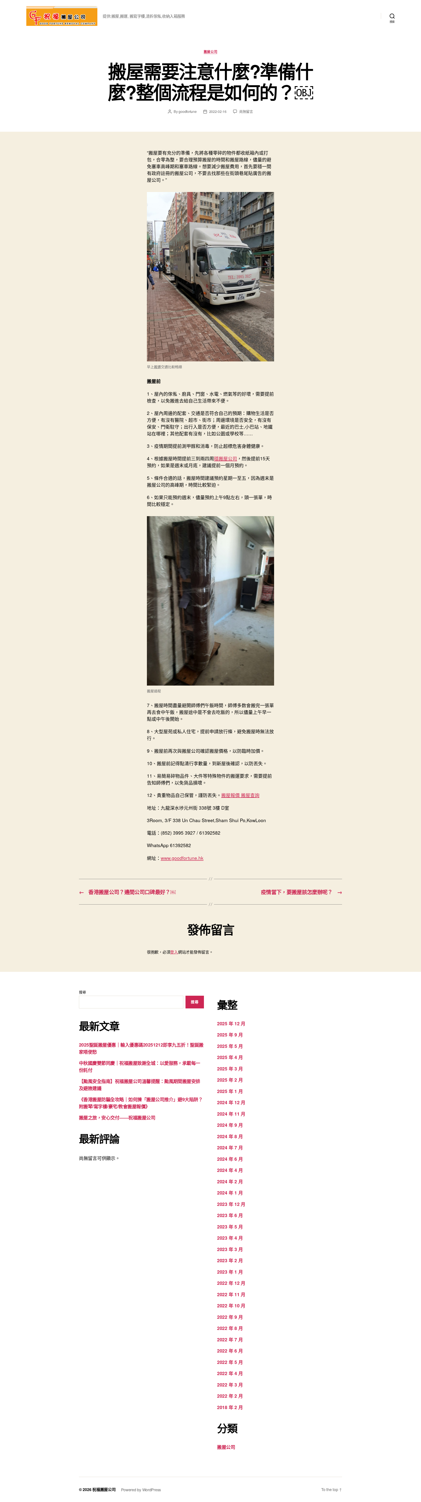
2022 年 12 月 (231, 1283)
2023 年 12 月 (231, 1204)
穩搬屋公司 (225, 458)
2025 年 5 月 (230, 1046)
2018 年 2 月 (230, 1407)
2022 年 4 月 (230, 1373)
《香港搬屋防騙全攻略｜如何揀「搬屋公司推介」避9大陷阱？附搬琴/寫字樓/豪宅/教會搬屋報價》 (141, 1102)
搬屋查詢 (250, 795)
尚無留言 (246, 111)
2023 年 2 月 (230, 1260)
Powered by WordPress (141, 1489)
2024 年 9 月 (230, 1125)
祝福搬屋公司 (104, 1489)
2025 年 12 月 (231, 1023)
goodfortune (187, 111)
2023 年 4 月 (230, 1237)
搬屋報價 (230, 795)
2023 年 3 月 (230, 1249)
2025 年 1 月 (230, 1091)
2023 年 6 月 (230, 1215)
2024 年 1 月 (230, 1192)
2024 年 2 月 (230, 1181)
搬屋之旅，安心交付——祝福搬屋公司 (117, 1117)
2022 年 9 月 (230, 1317)
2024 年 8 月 (230, 1136)
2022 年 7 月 (230, 1339)
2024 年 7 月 (230, 1147)
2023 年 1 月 (230, 1271)
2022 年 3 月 (230, 1384)
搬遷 (157, 366)
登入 (174, 952)
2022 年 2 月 (230, 1395)
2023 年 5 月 (230, 1226)
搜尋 (82, 992)
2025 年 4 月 (230, 1057)
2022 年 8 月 (230, 1328)
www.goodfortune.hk (182, 858)
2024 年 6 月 (230, 1158)
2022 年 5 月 (230, 1362)
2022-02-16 (218, 111)
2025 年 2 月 (230, 1079)
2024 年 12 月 (231, 1102)
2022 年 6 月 (230, 1350)
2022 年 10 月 (231, 1305)
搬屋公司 (210, 52)
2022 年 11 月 (231, 1294)
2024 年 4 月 (230, 1170)
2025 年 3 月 (230, 1068)
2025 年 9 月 (230, 1034)
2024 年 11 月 (231, 1113)
